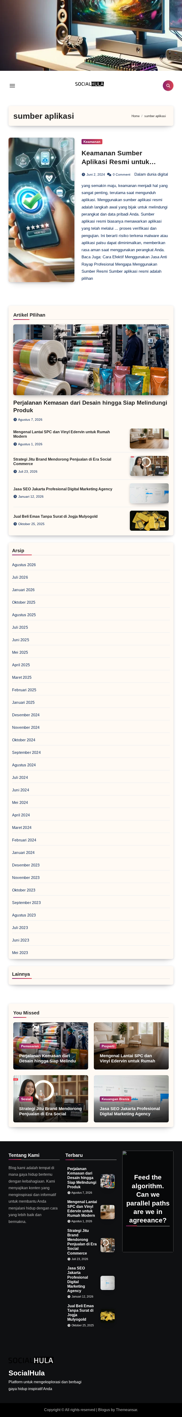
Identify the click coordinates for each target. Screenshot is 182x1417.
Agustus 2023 (24, 915)
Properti (108, 1046)
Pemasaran (30, 1046)
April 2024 (21, 815)
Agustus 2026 (24, 565)
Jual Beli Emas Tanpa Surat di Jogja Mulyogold (55, 516)
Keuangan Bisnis (115, 1099)
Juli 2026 (20, 577)
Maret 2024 (22, 828)
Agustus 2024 (24, 765)
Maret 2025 (22, 677)
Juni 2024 (20, 790)
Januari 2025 (23, 702)
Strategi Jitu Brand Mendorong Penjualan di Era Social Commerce (50, 1113)
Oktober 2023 (23, 890)
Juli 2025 (20, 627)
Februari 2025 (24, 690)
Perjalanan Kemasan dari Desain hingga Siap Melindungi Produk (50, 1060)
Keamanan (91, 142)
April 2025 (21, 665)
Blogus (104, 1410)
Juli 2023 (20, 928)
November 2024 (26, 727)
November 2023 (26, 878)
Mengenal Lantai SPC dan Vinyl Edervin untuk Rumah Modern (127, 1060)
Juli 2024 (20, 778)
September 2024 (26, 753)
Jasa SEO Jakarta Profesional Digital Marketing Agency (62, 489)
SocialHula (27, 1373)
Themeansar (126, 1410)
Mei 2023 (20, 953)
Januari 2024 (23, 853)
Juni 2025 (20, 640)
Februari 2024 (24, 840)
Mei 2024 (20, 803)
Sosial (26, 1099)
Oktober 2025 (23, 602)
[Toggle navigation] (12, 86)
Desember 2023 (26, 865)
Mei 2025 (20, 652)
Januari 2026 (23, 590)
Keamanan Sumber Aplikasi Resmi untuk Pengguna (115, 161)
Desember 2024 (26, 715)
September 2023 (26, 903)
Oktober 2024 (23, 740)
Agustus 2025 (24, 615)
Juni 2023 (20, 940)
